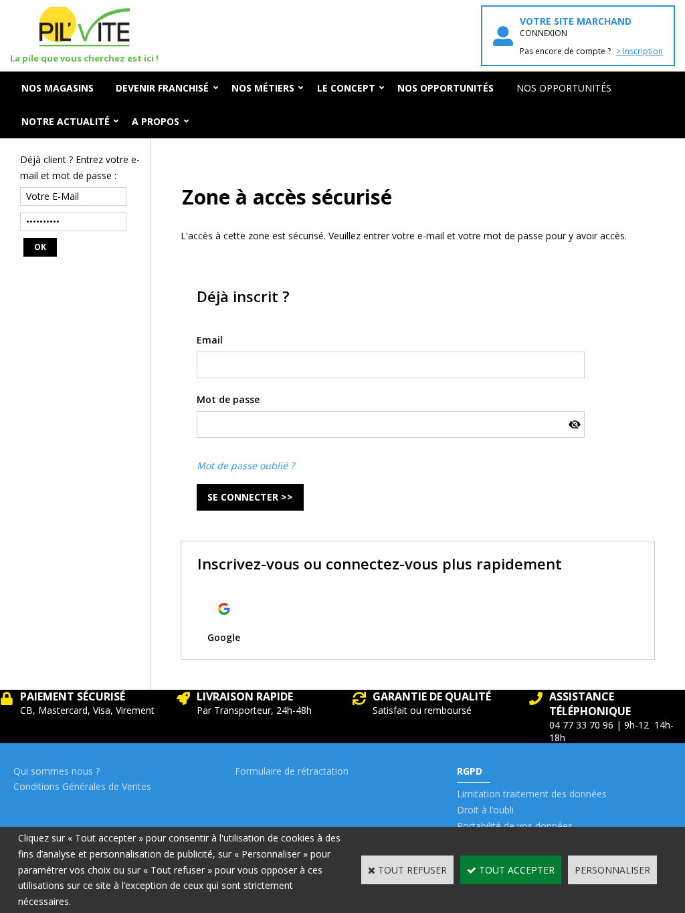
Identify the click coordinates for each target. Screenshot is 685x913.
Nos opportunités (563, 88)
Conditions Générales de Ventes (82, 786)
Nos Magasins (57, 88)
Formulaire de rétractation (292, 771)
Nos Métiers (262, 88)
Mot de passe (228, 399)
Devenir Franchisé (162, 88)
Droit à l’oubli (485, 809)
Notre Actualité (65, 121)
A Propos (155, 121)
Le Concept (346, 88)
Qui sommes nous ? (56, 771)
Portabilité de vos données (515, 825)
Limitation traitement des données (532, 793)
